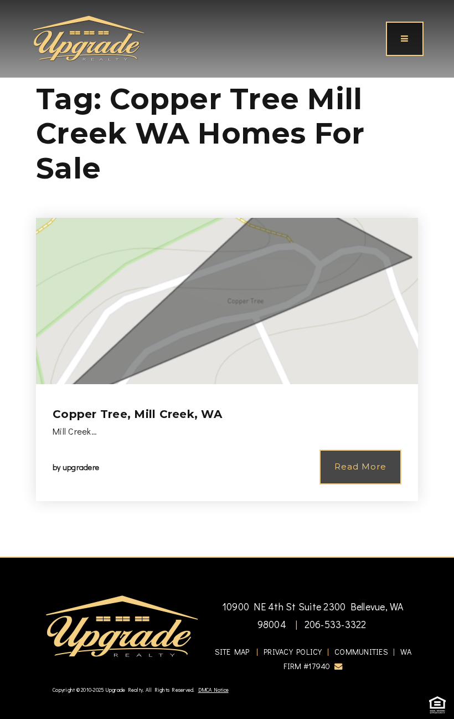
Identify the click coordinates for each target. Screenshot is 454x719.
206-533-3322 (334, 624)
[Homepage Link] (88, 37)
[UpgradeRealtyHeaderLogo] (122, 625)
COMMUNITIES (361, 651)
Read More (360, 466)
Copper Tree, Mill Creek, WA (137, 414)
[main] (227, 278)
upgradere (81, 467)
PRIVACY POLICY (293, 651)
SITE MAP (232, 651)
